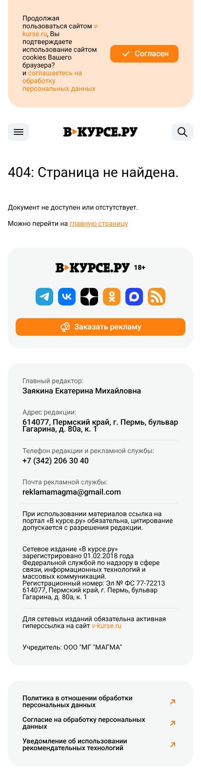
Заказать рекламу (107, 326)
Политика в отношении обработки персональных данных (77, 702)
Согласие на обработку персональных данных (83, 723)
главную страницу (99, 224)
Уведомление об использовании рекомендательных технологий (74, 745)
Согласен (152, 53)
